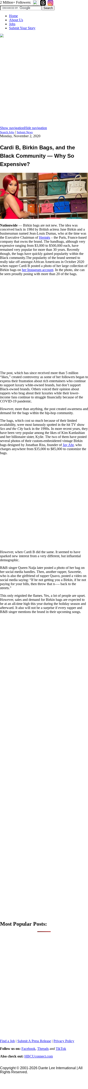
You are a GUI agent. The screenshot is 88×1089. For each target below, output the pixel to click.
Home (13, 16)
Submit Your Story (22, 28)
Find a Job (7, 1041)
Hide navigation (35, 128)
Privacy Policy (63, 1041)
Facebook (28, 1049)
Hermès (44, 237)
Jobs (12, 24)
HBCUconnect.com (38, 1056)
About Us (16, 20)
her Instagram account (37, 270)
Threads (43, 1049)
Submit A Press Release (34, 1041)
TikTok (61, 1049)
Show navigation (12, 128)
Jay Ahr (68, 445)
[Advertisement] (44, 82)
